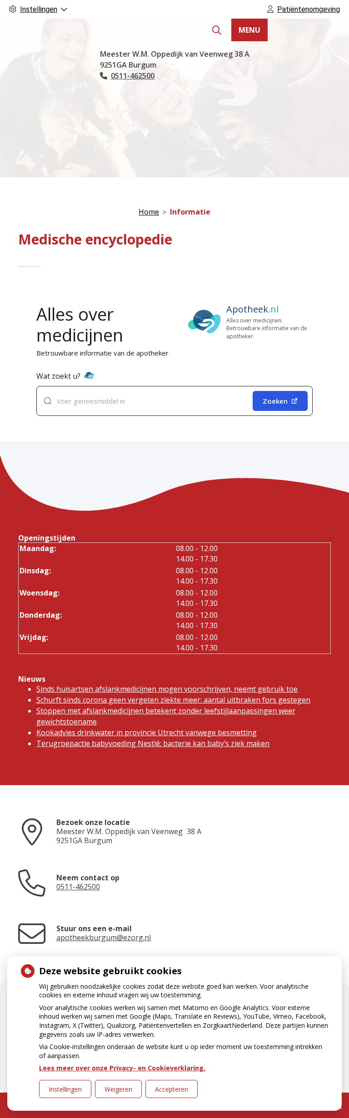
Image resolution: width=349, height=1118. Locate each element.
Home (149, 212)
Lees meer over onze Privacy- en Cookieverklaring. (122, 1068)
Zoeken (275, 400)
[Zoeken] (217, 30)
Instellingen (65, 1089)
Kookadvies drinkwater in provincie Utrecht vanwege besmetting (146, 732)
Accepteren (171, 1089)
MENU (249, 30)
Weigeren (118, 1089)
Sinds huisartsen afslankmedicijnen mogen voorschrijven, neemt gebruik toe (167, 689)
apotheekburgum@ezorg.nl (103, 937)
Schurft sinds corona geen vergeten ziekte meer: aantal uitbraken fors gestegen (173, 700)
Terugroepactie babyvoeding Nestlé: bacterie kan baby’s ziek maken (152, 743)
